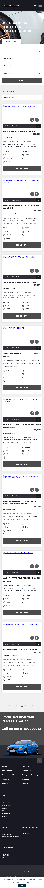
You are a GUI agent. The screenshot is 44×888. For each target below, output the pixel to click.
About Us (25, 779)
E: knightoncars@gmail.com (10, 836)
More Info (22, 168)
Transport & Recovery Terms (24, 877)
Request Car (26, 770)
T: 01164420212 (6, 834)
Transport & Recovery (30, 775)
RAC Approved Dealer (10, 775)
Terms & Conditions (8, 877)
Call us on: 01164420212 (21, 729)
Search (22, 80)
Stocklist (25, 766)
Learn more (29, 882)
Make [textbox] (6, 51)
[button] (39, 760)
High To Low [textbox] (9, 97)
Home (4, 766)
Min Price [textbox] (8, 65)
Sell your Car (7, 770)
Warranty (5, 779)
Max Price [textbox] (8, 73)
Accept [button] (22, 885)
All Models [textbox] (8, 58)
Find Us (5, 783)
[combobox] (22, 51)
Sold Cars (25, 783)
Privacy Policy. (24, 871)
